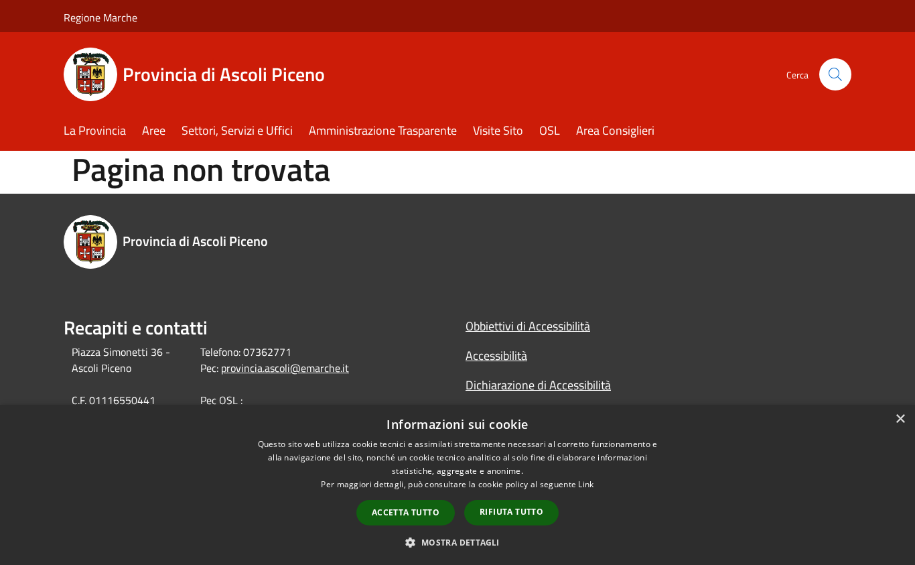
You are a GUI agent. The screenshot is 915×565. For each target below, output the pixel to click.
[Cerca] (835, 74)
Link (585, 484)
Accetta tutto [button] (405, 512)
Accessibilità (496, 356)
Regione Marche (100, 17)
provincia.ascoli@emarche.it (285, 368)
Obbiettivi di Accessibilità (528, 326)
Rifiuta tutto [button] (511, 511)
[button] (457, 542)
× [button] (900, 419)
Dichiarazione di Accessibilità (538, 385)
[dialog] (457, 485)
